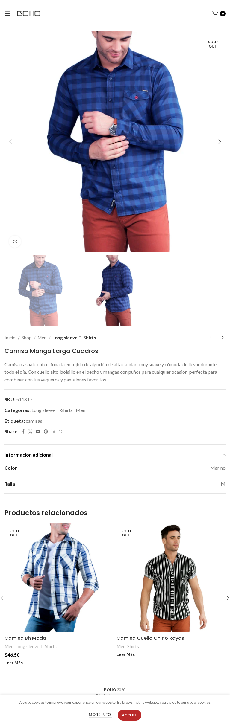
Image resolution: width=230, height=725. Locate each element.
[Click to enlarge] (15, 242)
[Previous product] (211, 338)
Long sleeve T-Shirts (74, 337)
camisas (34, 421)
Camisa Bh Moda (25, 638)
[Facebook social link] (23, 431)
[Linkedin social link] (53, 431)
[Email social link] (38, 431)
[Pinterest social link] (46, 431)
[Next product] (223, 338)
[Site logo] (28, 13)
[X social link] (30, 431)
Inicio (10, 337)
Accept (129, 715)
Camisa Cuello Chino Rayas (150, 638)
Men (42, 337)
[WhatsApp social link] (60, 431)
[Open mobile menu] (7, 13)
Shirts (133, 646)
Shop (27, 337)
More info (100, 715)
